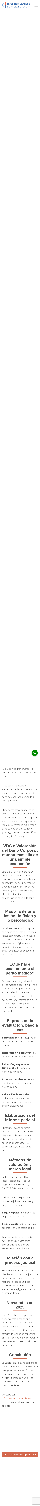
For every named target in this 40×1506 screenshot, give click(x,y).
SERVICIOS (6, 1485)
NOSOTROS (7, 1477)
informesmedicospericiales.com (18, 1398)
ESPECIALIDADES (9, 1494)
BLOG (4, 1502)
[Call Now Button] (35, 753)
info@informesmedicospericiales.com (19, 1429)
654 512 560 (19, 1432)
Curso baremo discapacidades (20, 1454)
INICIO (5, 1469)
